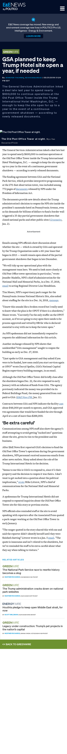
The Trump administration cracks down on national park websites (32, 590)
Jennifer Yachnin (14, 78)
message (53, 300)
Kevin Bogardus (33, 78)
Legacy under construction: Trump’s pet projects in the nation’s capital (32, 627)
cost (61, 403)
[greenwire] (11, 566)
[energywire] (12, 604)
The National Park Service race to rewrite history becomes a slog (31, 571)
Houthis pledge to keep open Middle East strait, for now (32, 609)
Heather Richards (12, 577)
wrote (21, 482)
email (5, 285)
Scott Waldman (11, 615)
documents (22, 188)
